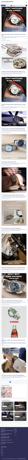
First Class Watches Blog (7, 1)
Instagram (15, 431)
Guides (3, 299)
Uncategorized (4, 127)
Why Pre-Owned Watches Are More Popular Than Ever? (12, 300)
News (2, 338)
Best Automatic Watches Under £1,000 (9, 161)
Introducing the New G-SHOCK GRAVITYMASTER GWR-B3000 (13, 128)
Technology (2, 452)
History (2, 453)
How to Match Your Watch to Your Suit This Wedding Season (13, 375)
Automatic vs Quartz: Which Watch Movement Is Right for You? (13, 71)
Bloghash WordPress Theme (22, 458)
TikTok (15, 432)
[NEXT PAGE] (17, 382)
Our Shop (2, 449)
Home (1, 448)
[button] (4, 39)
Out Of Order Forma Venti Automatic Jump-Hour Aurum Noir (13, 195)
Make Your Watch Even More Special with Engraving (13, 5)
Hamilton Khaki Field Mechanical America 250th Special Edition (13, 267)
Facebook (15, 430)
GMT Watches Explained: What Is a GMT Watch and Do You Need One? (20, 408)
